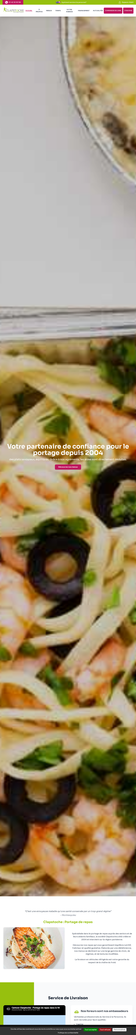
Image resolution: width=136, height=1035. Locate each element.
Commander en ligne (113, 10)
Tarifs (58, 11)
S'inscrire (128, 10)
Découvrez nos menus (68, 467)
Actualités (98, 11)
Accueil (29, 11)
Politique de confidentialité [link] (68, 1033)
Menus (49, 11)
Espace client (127, 2)
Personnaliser (119, 1030)
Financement (84, 11)
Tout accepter (91, 1030)
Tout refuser (105, 1030)
